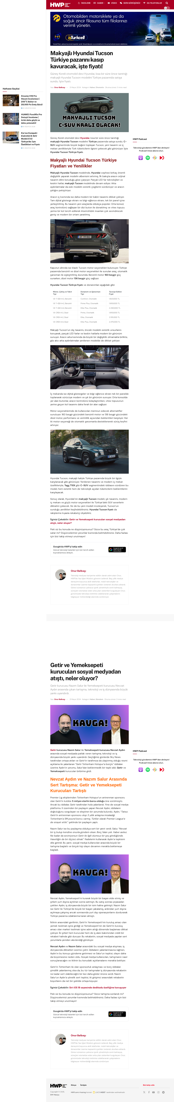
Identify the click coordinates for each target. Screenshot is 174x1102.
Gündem (99, 699)
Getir (53, 750)
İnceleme (86, 3)
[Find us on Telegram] (163, 1092)
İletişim (83, 1085)
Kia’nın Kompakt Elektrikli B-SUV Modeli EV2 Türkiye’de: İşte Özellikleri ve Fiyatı (30, 139)
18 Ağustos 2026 (28, 127)
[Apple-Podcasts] (140, 157)
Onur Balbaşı (59, 87)
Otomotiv (100, 87)
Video (114, 3)
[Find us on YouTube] (153, 1092)
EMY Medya (54, 1095)
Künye (73, 1085)
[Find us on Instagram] (158, 1092)
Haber (100, 3)
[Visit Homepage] (60, 5)
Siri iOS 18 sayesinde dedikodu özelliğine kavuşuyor (97, 987)
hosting (83, 1092)
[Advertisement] (23, 43)
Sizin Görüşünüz (131, 3)
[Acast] (161, 157)
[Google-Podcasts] (154, 157)
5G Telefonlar (154, 3)
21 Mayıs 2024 (75, 87)
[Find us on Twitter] (144, 1092)
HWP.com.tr (75, 1092)
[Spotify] (147, 157)
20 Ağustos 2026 (29, 108)
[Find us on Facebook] (149, 1092)
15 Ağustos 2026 (28, 148)
